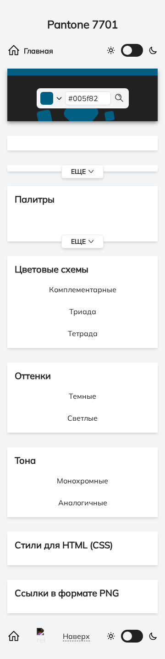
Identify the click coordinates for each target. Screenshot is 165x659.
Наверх (76, 636)
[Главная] (31, 50)
